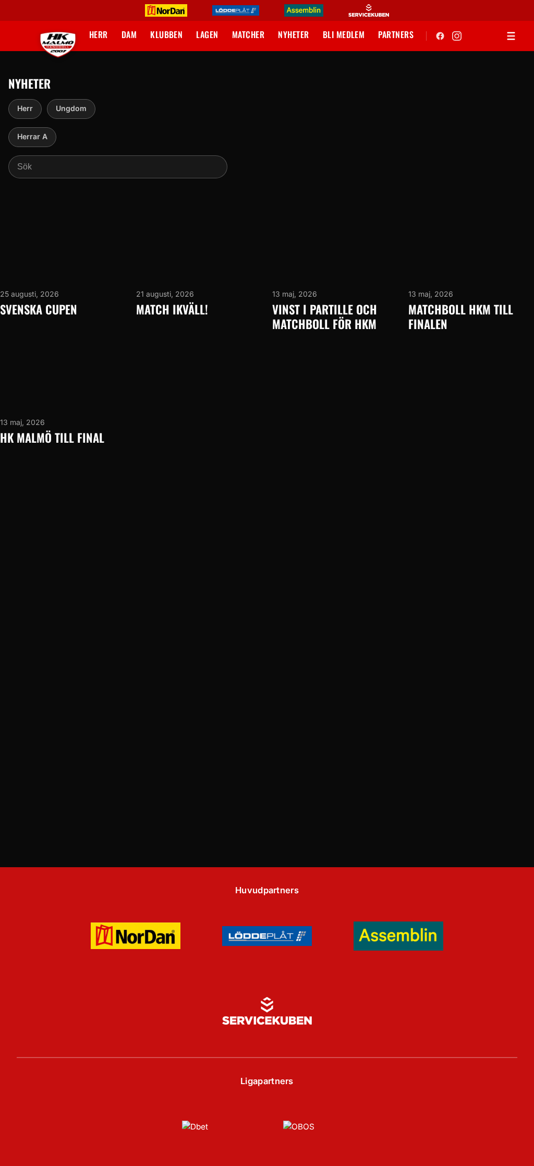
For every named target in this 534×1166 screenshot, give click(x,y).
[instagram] (457, 36)
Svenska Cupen (38, 309)
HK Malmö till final (52, 437)
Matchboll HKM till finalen (460, 317)
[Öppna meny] (511, 36)
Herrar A (32, 136)
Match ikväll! (172, 309)
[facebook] (440, 36)
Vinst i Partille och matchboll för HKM (324, 317)
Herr (25, 108)
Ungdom (71, 108)
